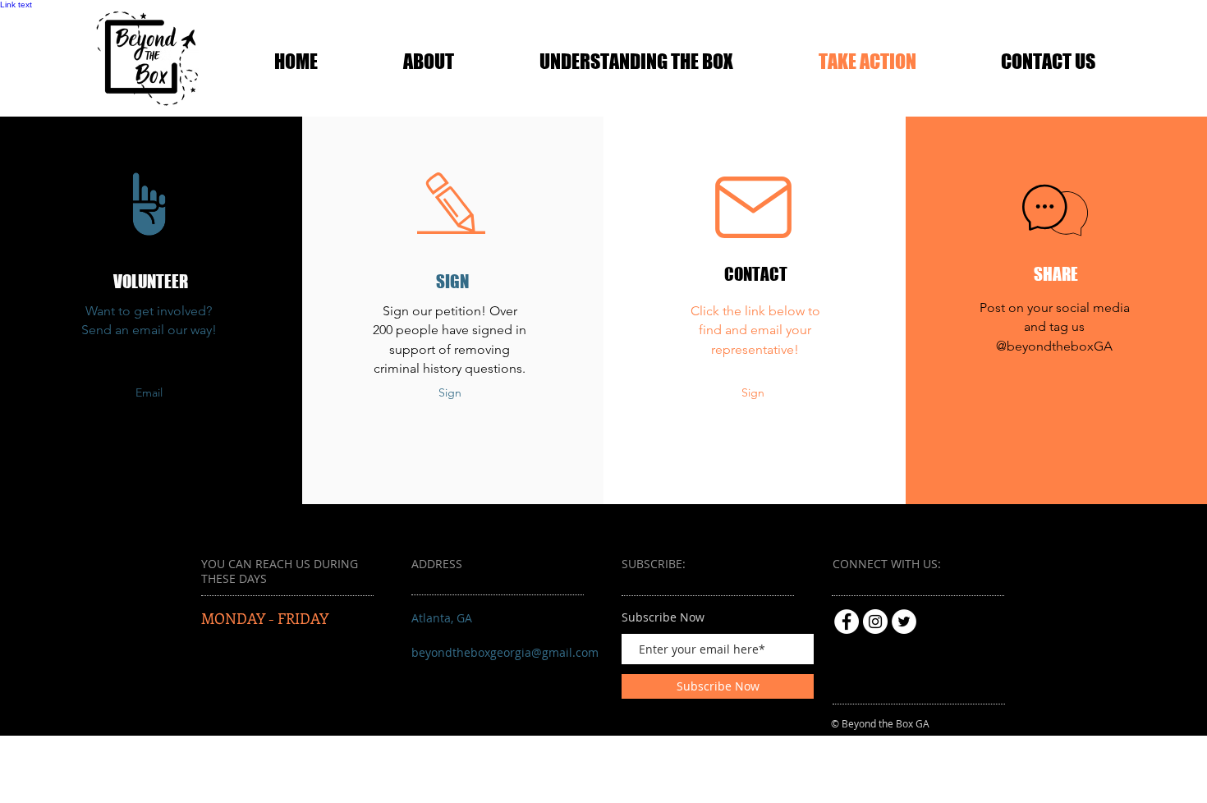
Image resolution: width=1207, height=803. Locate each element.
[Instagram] (875, 621)
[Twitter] (904, 621)
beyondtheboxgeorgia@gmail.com (505, 652)
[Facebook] (846, 621)
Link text (16, 4)
